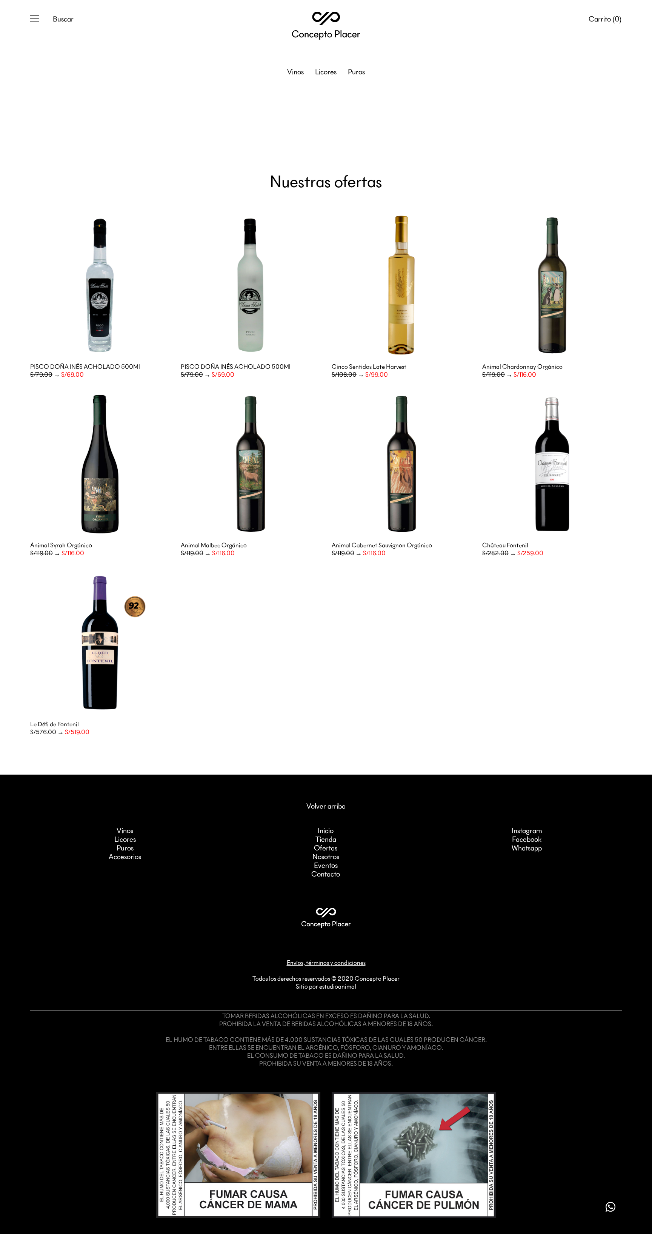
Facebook (526, 839)
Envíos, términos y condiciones (326, 963)
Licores (326, 72)
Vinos (295, 72)
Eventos (326, 865)
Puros (356, 72)
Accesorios (125, 857)
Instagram (527, 831)
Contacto (325, 874)
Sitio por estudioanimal (326, 987)
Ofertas (325, 848)
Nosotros (325, 857)
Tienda (325, 839)
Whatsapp (527, 848)
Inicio (326, 831)
